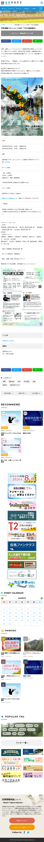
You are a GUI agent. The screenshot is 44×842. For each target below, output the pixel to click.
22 (40, 616)
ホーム (4, 8)
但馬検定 (21, 733)
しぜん (34, 8)
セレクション (20, 725)
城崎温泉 (11, 381)
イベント (18, 8)
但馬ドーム (6, 733)
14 (34, 613)
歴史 (4, 729)
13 (28, 613)
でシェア (6, 41)
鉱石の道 (22, 729)
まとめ (5, 725)
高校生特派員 (13, 729)
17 (10, 616)
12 (22, 613)
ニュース (11, 8)
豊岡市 (5, 385)
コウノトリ (31, 729)
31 (10, 624)
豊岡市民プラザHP (8, 340)
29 (40, 620)
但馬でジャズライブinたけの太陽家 (10, 699)
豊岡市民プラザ (15, 385)
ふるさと (26, 8)
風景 (11, 725)
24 (10, 620)
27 (28, 620)
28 (34, 620)
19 (22, 616)
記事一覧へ (22, 393)
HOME (3, 25)
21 (34, 616)
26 (22, 620)
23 (4, 620)
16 (4, 616)
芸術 (36, 725)
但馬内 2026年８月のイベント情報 (10, 676)
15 (40, 613)
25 (16, 620)
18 (16, 616)
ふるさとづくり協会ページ (21, 827)
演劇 (34, 381)
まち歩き (29, 725)
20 (28, 616)
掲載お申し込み (21, 820)
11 (16, 613)
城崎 (4, 381)
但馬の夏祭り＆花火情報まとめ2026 (10, 653)
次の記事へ (35, 393)
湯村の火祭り (27, 676)
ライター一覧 (21, 743)
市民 (19, 381)
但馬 (14, 733)
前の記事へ (8, 393)
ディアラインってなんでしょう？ (32, 653)
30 (4, 624)
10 (10, 613)
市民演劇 (26, 381)
